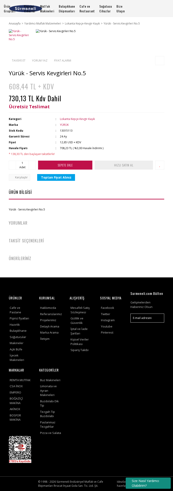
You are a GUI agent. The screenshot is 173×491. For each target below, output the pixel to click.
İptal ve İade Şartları (79, 331)
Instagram (108, 320)
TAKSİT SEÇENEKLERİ (26, 240)
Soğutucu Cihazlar (105, 8)
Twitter (105, 314)
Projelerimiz (48, 320)
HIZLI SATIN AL (123, 165)
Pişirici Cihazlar (30, 8)
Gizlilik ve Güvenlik (77, 320)
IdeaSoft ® (123, 482)
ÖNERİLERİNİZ (20, 258)
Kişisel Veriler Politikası (80, 341)
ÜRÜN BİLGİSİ (20, 192)
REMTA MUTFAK (20, 380)
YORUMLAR (18, 223)
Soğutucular (18, 337)
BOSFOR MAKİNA (15, 417)
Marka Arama (49, 332)
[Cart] (158, 9)
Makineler (16, 343)
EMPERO (15, 392)
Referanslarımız (51, 314)
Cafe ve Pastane (15, 310)
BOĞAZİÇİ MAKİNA (16, 400)
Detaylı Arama (49, 326)
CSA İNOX (16, 386)
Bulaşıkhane (18, 331)
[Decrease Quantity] (12, 165)
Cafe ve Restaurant (87, 8)
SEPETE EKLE (65, 165)
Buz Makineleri (50, 380)
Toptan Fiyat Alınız (56, 177)
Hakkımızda (48, 308)
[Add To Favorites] (159, 165)
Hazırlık (15, 325)
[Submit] (158, 318)
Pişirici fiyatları (19, 318)
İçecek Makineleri (17, 357)
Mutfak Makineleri (47, 8)
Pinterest (107, 332)
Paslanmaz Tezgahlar (47, 424)
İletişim (45, 339)
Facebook (107, 308)
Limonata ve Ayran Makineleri (48, 390)
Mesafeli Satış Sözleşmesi (80, 310)
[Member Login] (147, 9)
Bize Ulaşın (120, 8)
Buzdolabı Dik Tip (49, 403)
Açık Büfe (16, 349)
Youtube (106, 326)
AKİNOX (15, 409)
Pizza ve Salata (50, 433)
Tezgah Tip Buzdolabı (47, 414)
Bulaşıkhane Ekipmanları (67, 8)
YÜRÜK (64, 125)
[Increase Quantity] (32, 165)
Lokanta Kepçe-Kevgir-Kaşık (77, 119)
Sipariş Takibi (80, 350)
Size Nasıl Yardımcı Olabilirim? (145, 483)
